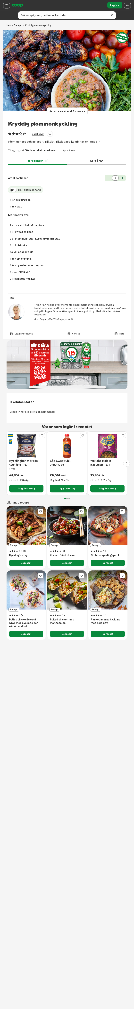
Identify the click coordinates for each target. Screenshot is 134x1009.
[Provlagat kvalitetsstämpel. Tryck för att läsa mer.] (122, 37)
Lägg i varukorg (26, 488)
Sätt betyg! (38, 134)
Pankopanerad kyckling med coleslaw (105, 621)
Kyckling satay (18, 555)
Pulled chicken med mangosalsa (62, 621)
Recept (18, 25)
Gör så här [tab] (96, 161)
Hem (8, 25)
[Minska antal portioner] (108, 178)
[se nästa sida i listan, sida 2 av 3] (126, 463)
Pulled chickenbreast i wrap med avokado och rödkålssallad (23, 623)
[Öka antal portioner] (122, 178)
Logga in (114, 5)
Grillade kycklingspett (105, 555)
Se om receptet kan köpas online (67, 111)
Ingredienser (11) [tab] (37, 161)
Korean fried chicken (63, 555)
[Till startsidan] (17, 5)
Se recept (26, 562)
